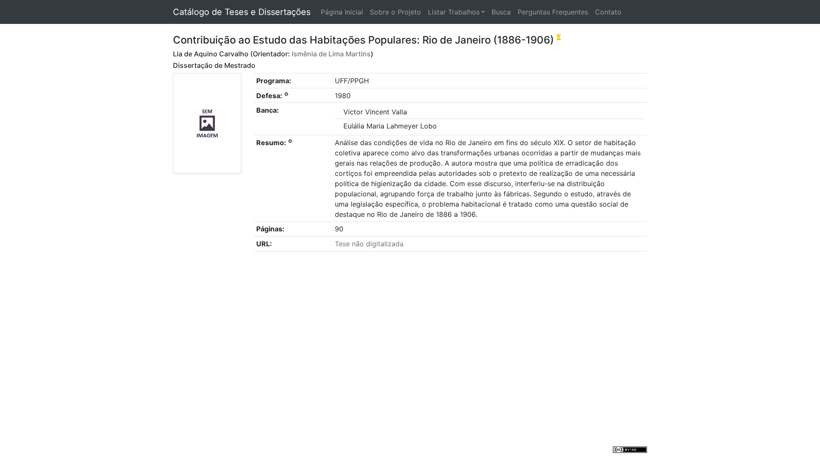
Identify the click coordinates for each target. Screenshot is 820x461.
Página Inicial (342, 12)
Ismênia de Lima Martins (331, 54)
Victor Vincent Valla (375, 112)
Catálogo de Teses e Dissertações (241, 12)
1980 (343, 95)
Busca (501, 12)
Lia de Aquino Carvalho (211, 54)
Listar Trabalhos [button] (454, 12)
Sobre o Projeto (395, 12)
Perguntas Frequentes (553, 12)
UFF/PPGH (352, 80)
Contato (608, 12)
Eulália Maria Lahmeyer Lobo (390, 126)
